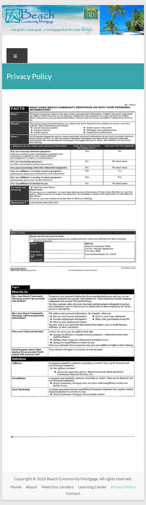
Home (16, 486)
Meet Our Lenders (57, 486)
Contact (73, 493)
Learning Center (92, 486)
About (31, 486)
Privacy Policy (123, 486)
